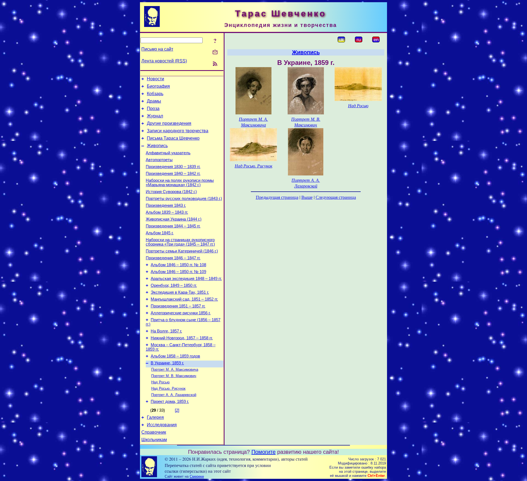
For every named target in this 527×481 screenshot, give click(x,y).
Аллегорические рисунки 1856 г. (181, 313)
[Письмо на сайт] (215, 52)
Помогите (263, 452)
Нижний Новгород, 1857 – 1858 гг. (182, 338)
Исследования (162, 424)
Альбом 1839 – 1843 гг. (167, 212)
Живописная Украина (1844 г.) (173, 219)
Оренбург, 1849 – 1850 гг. (174, 285)
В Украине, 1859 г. (167, 363)
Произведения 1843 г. (166, 205)
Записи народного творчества (177, 130)
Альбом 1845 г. (159, 233)
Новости (155, 78)
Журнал (155, 116)
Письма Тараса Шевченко (173, 138)
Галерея (155, 417)
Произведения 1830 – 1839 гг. (173, 166)
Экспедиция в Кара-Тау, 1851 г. (180, 292)
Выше (307, 197)
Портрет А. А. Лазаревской (173, 395)
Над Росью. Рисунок (168, 388)
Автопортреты (159, 160)
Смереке (197, 476)
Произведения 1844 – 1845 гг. (173, 226)
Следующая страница (336, 197)
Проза (153, 108)
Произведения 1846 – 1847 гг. (173, 258)
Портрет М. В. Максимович (173, 376)
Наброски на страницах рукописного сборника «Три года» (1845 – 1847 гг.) (180, 242)
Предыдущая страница (277, 197)
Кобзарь (155, 93)
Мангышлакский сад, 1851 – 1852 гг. (184, 299)
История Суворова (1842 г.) (171, 191)
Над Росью (160, 382)
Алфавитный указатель (168, 153)
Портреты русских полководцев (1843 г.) (184, 198)
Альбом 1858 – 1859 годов (175, 356)
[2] (177, 410)
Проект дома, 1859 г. (170, 401)
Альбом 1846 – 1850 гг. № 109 (178, 272)
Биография (158, 86)
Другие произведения (169, 123)
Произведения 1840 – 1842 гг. (173, 173)
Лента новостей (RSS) (164, 61)
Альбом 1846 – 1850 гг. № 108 (178, 265)
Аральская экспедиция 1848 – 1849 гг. (186, 278)
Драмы (154, 101)
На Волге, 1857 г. (166, 331)
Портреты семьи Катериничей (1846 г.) (182, 251)
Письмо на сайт (157, 49)
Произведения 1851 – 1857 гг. (178, 306)
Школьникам (154, 439)
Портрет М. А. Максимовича (174, 369)
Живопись (157, 145)
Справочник (153, 432)
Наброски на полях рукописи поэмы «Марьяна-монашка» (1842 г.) (180, 182)
